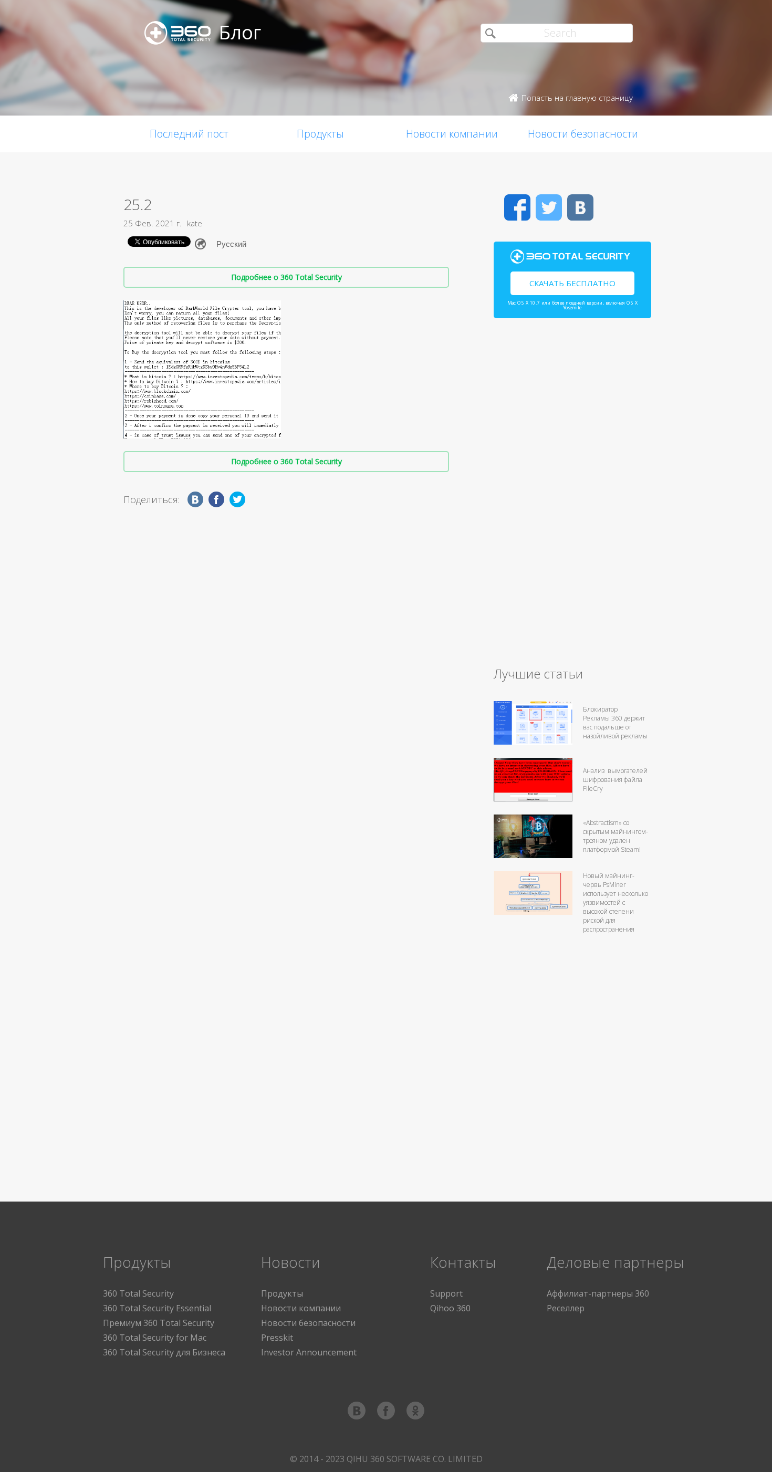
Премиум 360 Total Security (158, 1323)
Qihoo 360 (450, 1308)
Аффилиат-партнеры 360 (598, 1293)
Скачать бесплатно (572, 283)
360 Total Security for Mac (154, 1337)
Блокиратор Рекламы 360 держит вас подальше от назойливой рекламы (615, 722)
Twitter (549, 207)
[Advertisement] (572, 496)
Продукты (320, 134)
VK (580, 207)
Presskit (277, 1337)
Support (446, 1293)
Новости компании (452, 134)
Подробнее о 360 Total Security (286, 277)
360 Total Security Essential (157, 1308)
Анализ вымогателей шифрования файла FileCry (615, 779)
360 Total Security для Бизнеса (164, 1352)
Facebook (517, 207)
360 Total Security (138, 1293)
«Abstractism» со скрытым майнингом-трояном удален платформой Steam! (615, 836)
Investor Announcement (309, 1352)
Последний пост (189, 134)
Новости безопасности (583, 134)
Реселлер (566, 1308)
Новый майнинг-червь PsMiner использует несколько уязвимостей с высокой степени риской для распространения (615, 902)
